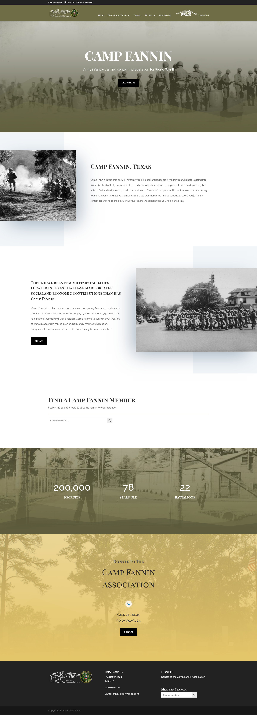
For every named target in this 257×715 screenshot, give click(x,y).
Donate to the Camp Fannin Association (183, 677)
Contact (137, 15)
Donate (148, 15)
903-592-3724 (112, 687)
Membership (165, 15)
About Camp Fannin (117, 15)
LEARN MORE (128, 83)
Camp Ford (203, 15)
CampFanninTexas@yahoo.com (122, 693)
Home (101, 15)
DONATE (39, 341)
